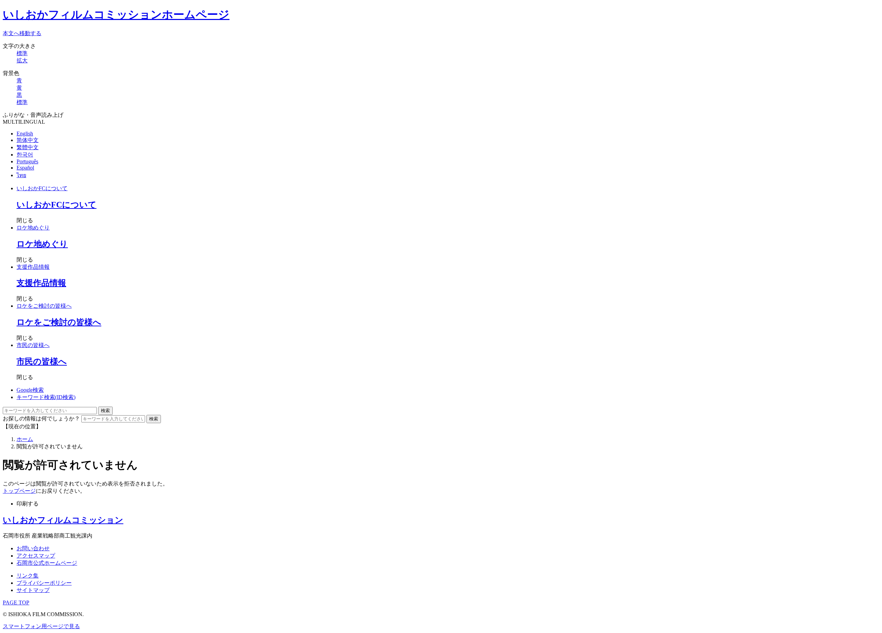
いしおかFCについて (42, 188)
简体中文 (28, 140)
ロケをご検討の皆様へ (44, 306)
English (25, 133)
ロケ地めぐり (33, 228)
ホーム (25, 439)
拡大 (22, 60)
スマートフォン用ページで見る (41, 626)
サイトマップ (33, 590)
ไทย (21, 175)
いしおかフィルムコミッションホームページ (116, 14)
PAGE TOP (16, 602)
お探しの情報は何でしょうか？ (41, 418)
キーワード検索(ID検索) (46, 397)
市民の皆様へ (33, 345)
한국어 (25, 154)
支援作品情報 (33, 267)
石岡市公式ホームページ (47, 563)
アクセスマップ (36, 556)
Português (27, 161)
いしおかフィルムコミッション (63, 519)
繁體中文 (28, 147)
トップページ (19, 491)
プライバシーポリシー (44, 583)
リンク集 (28, 576)
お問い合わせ (33, 548)
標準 (22, 53)
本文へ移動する (22, 33)
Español (25, 168)
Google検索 (30, 390)
